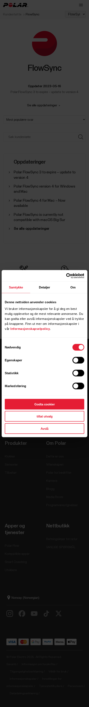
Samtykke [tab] (16, 287)
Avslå (44, 428)
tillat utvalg (45, 416)
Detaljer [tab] (44, 287)
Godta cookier (44, 404)
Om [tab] (73, 287)
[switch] (78, 360)
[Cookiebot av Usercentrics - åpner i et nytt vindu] (66, 275)
